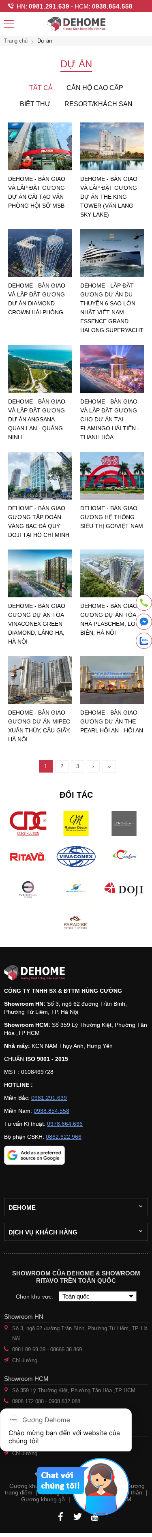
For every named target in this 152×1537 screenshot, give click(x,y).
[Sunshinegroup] (76, 889)
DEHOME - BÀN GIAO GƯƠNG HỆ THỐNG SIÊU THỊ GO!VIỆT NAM (111, 517)
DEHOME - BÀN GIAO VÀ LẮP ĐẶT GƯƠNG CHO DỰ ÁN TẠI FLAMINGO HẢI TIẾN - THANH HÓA (109, 419)
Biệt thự (35, 104)
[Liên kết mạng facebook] (144, 623)
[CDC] (28, 823)
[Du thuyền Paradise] (76, 922)
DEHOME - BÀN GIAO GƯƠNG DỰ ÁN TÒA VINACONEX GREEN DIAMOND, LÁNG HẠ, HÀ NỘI (36, 624)
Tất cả (41, 87)
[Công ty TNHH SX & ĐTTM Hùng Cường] (76, 972)
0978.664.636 (65, 1124)
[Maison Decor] (76, 823)
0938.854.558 (112, 6)
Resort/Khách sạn (98, 104)
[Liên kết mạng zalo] (144, 641)
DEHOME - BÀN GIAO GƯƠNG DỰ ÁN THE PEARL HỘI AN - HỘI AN (111, 721)
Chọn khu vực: (35, 1296)
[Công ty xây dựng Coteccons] (124, 856)
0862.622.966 (63, 1136)
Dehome (22, 1207)
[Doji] (124, 889)
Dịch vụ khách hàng (43, 1232)
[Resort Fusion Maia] (28, 889)
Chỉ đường (24, 1360)
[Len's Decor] (124, 823)
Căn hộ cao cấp (94, 87)
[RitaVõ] (28, 856)
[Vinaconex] (76, 856)
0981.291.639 (49, 6)
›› (109, 766)
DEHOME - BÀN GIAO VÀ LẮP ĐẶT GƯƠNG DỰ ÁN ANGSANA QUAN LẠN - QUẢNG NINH (36, 419)
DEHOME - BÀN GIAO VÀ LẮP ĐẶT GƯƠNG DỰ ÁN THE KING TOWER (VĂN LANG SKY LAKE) (108, 197)
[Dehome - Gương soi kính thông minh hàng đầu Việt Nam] (76, 24)
